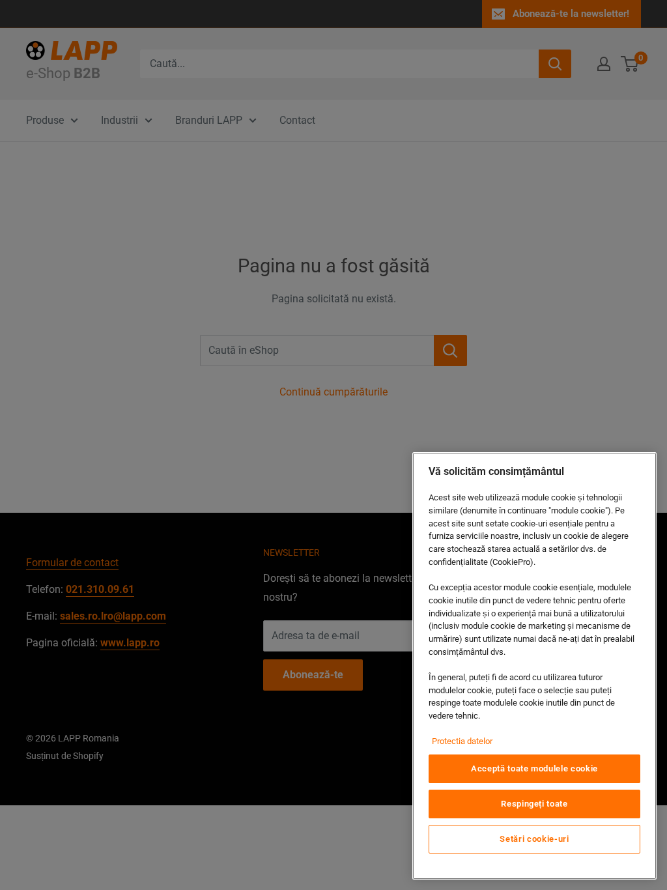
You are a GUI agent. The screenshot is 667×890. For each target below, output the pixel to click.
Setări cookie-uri (534, 839)
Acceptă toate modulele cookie (534, 768)
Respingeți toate (534, 804)
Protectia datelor (462, 741)
